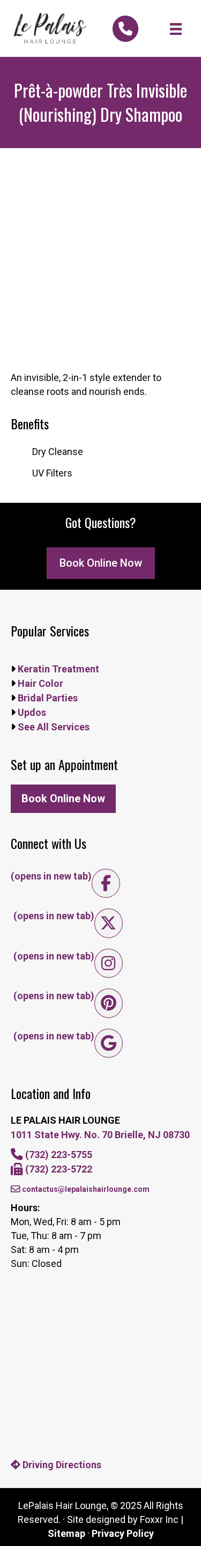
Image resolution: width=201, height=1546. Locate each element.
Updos (31, 712)
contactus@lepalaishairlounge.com (85, 1189)
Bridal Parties (47, 698)
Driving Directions (60, 1464)
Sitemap (66, 1533)
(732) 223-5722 (57, 1169)
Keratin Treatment (57, 669)
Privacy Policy (123, 1533)
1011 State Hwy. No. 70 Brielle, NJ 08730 (100, 1134)
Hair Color (39, 683)
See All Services (53, 726)
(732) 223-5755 (57, 1154)
